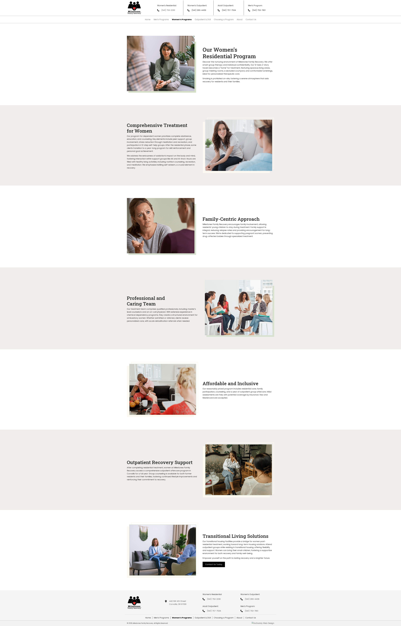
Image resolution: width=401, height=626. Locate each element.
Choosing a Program (223, 618)
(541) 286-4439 (199, 10)
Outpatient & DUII (203, 618)
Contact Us (250, 618)
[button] (214, 564)
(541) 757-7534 (229, 10)
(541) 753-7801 (259, 10)
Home (148, 618)
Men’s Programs (161, 618)
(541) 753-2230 (168, 10)
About (239, 618)
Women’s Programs (182, 618)
